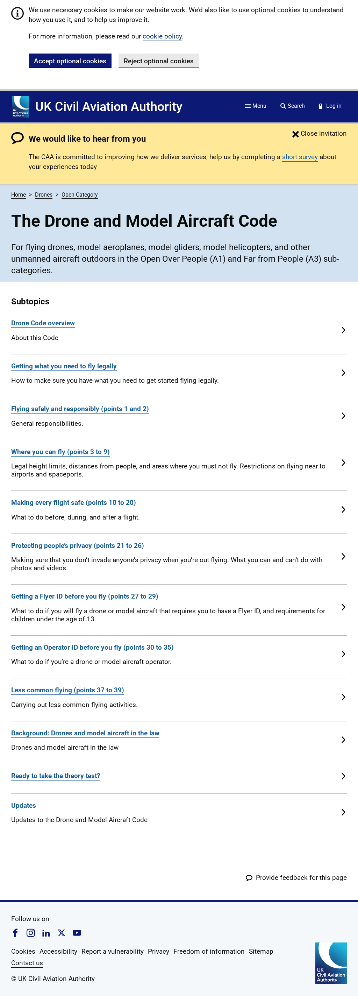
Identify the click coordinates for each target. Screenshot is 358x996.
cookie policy (162, 36)
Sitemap (261, 951)
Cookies (23, 951)
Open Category (80, 194)
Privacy (158, 951)
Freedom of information (209, 951)
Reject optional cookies (159, 61)
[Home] (20, 107)
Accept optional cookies (70, 61)
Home (18, 194)
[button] (319, 133)
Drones (43, 194)
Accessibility (58, 951)
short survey (300, 157)
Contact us (27, 963)
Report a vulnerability (112, 951)
